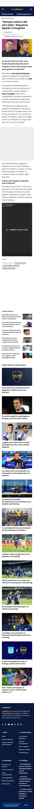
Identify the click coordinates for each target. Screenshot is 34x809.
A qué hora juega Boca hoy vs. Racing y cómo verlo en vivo (14, 662)
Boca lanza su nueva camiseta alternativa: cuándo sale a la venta (10, 340)
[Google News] (12, 724)
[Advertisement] (17, 3)
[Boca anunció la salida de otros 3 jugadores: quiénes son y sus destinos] (17, 377)
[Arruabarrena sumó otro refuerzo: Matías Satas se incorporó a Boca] (27, 348)
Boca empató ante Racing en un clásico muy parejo (15, 608)
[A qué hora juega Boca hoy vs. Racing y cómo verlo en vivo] (17, 650)
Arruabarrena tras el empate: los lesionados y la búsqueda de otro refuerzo (16, 473)
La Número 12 (8, 32)
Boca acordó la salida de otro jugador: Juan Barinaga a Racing (11, 356)
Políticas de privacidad (11, 805)
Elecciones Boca (8, 18)
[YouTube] (9, 724)
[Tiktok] (18, 724)
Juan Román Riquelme (20, 73)
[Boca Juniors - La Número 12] (17, 9)
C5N (30, 79)
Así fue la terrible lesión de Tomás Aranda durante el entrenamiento (11, 324)
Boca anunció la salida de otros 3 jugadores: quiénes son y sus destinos (16, 390)
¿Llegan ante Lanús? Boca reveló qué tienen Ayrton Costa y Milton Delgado (15, 444)
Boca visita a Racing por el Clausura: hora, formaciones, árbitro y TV (14, 689)
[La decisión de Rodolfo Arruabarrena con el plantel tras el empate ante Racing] (17, 489)
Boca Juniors (20, 263)
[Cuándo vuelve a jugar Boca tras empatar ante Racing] (17, 543)
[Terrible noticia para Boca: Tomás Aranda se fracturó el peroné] (27, 332)
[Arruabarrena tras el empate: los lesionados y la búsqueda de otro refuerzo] (17, 460)
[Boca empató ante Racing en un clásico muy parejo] (17, 596)
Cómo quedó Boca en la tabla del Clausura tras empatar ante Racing (17, 581)
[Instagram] (15, 724)
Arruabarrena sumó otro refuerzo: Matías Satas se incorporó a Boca (11, 348)
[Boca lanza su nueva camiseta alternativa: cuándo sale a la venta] (27, 340)
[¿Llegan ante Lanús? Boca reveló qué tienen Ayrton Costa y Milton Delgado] (17, 432)
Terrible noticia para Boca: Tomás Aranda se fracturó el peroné (11, 332)
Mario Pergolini (8, 94)
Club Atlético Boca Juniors (11, 713)
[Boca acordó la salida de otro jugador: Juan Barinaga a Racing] (27, 355)
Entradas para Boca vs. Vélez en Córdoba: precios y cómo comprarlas (11, 317)
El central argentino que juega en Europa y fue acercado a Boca (16, 417)
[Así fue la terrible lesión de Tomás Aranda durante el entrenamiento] (27, 324)
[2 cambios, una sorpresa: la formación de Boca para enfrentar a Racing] (17, 622)
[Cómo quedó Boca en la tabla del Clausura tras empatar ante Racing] (17, 569)
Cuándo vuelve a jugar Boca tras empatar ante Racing (16, 555)
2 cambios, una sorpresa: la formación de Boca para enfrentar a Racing (16, 635)
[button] (26, 805)
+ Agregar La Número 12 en (12, 36)
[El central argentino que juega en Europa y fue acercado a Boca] (17, 405)
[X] (5, 724)
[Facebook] (2, 724)
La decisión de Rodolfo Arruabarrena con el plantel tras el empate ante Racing (16, 501)
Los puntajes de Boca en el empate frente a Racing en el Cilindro (16, 529)
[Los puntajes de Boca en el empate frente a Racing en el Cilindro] (17, 517)
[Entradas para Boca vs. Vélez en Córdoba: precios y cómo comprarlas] (27, 316)
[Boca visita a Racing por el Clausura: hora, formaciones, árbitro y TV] (17, 677)
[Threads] (21, 724)
